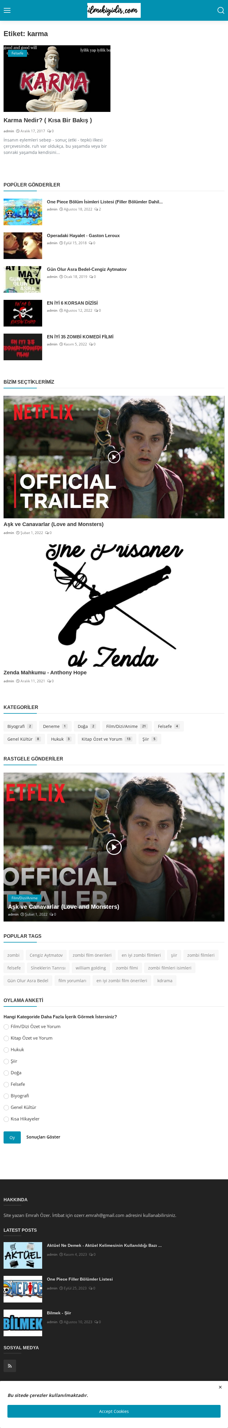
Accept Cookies (114, 1411)
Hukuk (60, 739)
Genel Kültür (23, 739)
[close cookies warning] (220, 1387)
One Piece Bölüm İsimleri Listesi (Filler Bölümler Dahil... (105, 201)
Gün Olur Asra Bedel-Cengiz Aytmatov (86, 269)
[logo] (114, 10)
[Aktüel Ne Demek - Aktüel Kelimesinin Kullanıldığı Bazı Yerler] (23, 1255)
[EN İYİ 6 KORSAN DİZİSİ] (23, 313)
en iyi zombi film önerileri (121, 980)
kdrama (164, 980)
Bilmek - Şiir (59, 1312)
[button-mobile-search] (221, 10)
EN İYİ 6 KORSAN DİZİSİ (72, 302)
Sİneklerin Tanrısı (48, 968)
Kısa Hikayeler (25, 1119)
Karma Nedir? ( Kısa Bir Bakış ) (48, 120)
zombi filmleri (201, 955)
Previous (14, 847)
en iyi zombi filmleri (141, 955)
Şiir (148, 739)
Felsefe (168, 726)
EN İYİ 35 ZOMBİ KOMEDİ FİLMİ (80, 336)
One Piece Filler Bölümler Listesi (80, 1279)
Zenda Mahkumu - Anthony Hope (45, 673)
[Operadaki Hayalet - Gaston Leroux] (23, 245)
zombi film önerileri (92, 955)
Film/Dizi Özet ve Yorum (36, 1026)
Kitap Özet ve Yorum (106, 739)
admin (9, 131)
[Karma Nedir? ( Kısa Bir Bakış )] (57, 78)
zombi (13, 955)
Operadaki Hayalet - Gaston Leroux (83, 235)
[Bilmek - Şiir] (23, 1323)
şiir (174, 955)
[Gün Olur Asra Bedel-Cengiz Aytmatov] (23, 279)
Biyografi (19, 726)
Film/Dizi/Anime (126, 726)
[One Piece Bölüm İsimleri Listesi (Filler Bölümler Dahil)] (23, 212)
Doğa (86, 726)
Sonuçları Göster (43, 1137)
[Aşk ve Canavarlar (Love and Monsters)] (114, 457)
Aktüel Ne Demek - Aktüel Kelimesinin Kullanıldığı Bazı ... (104, 1245)
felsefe (14, 968)
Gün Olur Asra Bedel (27, 980)
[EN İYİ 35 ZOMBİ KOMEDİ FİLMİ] (23, 347)
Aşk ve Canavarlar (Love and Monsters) (54, 524)
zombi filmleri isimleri (169, 968)
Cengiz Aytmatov (46, 955)
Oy (12, 1137)
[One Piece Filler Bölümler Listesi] (23, 1289)
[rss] (10, 1366)
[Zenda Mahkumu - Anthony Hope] (114, 605)
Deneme (54, 726)
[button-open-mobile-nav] (7, 10)
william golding (91, 968)
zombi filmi (127, 968)
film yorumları (72, 980)
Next (213, 847)
